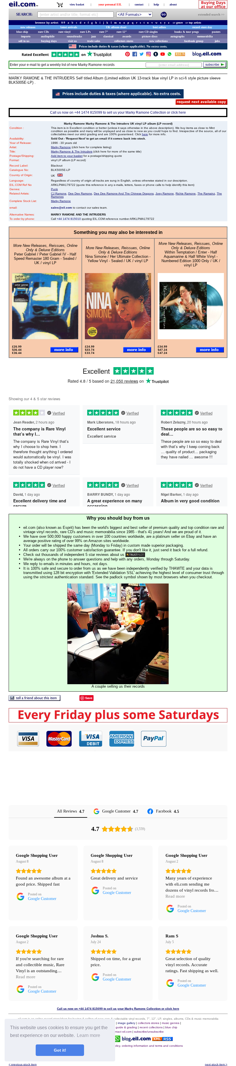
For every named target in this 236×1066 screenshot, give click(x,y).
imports (26, 36)
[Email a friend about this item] (34, 699)
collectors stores (123, 41)
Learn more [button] (88, 1035)
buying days (49, 41)
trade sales (93, 41)
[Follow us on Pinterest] (127, 55)
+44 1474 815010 (69, 218)
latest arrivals (68, 27)
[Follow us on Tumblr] (155, 55)
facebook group (193, 41)
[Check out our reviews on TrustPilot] (135, 554)
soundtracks (74, 36)
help (156, 4)
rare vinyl (64, 31)
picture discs (149, 36)
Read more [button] (175, 896)
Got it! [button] (60, 1050)
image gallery (126, 1023)
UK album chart (116, 27)
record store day (202, 27)
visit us (72, 41)
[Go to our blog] (207, 55)
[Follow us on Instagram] (148, 55)
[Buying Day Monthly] (118, 720)
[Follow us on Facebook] (134, 55)
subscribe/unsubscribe (149, 1031)
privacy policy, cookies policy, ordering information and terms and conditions (133, 1045)
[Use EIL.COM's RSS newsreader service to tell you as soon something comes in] (162, 1039)
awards (126, 36)
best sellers (159, 27)
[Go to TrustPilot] (66, 56)
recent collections (151, 1027)
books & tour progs (186, 31)
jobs (217, 41)
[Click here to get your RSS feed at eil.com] (180, 55)
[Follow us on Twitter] (141, 55)
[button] (197, 738)
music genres (170, 1023)
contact (139, 4)
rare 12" (122, 31)
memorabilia (205, 36)
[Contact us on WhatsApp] (169, 55)
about (173, 4)
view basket (77, 4)
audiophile (47, 36)
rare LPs (85, 31)
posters (216, 31)
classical (108, 36)
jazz (93, 36)
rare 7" (103, 31)
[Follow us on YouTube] (162, 55)
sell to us (23, 41)
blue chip (22, 31)
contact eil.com (122, 1031)
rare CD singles (148, 31)
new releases (27, 27)
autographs (177, 36)
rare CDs (43, 31)
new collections (158, 41)
